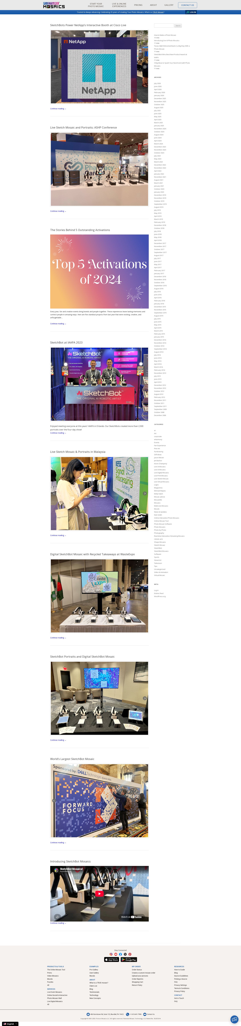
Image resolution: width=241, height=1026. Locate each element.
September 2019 (160, 204)
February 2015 (159, 334)
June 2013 (157, 379)
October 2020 (159, 189)
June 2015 (157, 322)
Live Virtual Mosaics (161, 482)
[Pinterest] (129, 954)
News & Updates (160, 512)
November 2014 (160, 343)
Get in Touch (179, 998)
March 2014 (158, 367)
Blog (91, 989)
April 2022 (157, 171)
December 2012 (160, 385)
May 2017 (157, 264)
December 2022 (160, 165)
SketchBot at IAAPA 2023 (66, 342)
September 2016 (160, 285)
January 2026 (159, 95)
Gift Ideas (158, 454)
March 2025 (158, 122)
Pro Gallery (93, 969)
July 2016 (157, 291)
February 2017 (159, 270)
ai (155, 430)
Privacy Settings (180, 985)
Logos (156, 485)
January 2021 (159, 186)
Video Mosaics (52, 976)
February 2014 (159, 370)
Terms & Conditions (181, 988)
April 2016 (157, 297)
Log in (156, 590)
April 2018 (157, 240)
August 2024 (158, 135)
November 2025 (160, 101)
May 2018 (157, 237)
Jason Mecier (159, 457)
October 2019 (159, 201)
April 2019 (157, 216)
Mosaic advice (159, 497)
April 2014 (157, 364)
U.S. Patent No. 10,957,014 (152, 1018)
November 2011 (160, 400)
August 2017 (158, 255)
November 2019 (160, 198)
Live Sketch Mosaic (161, 479)
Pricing (138, 5)
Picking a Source (180, 979)
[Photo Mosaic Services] (54, 5)
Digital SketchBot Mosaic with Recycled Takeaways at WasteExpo (92, 554)
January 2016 (159, 304)
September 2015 (160, 313)
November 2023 (160, 150)
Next (145, 67)
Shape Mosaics (160, 542)
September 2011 (160, 406)
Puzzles (50, 982)
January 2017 (159, 273)
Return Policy (137, 985)
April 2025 (157, 119)
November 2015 (160, 310)
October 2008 (159, 412)
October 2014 (159, 346)
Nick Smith (158, 515)
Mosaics (157, 503)
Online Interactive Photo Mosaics (166, 518)
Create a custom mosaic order (143, 973)
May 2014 (157, 361)
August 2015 (158, 316)
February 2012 (159, 397)
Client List (93, 986)
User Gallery (94, 973)
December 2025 (160, 98)
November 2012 (160, 388)
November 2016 (160, 279)
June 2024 (157, 138)
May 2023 (157, 159)
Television (158, 563)
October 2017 (159, 249)
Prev (54, 67)
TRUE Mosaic (158, 12)
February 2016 (159, 301)
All (48, 985)
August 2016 (158, 288)
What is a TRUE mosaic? (98, 982)
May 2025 (157, 116)
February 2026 (159, 92)
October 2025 (159, 104)
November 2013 (160, 373)
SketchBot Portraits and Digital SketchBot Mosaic (82, 656)
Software (157, 554)
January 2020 (159, 192)
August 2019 (158, 207)
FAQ (175, 982)
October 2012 (159, 391)
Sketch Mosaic (159, 545)
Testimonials (94, 992)
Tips (155, 566)
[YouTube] (115, 954)
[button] (96, 5)
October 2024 (159, 132)
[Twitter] (125, 954)
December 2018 (160, 225)
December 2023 (160, 147)
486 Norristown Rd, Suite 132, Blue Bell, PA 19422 (107, 1014)
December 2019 (160, 195)
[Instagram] (111, 954)
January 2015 (159, 337)
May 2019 (157, 213)
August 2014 (158, 352)
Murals (156, 509)
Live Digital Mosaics (161, 473)
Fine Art (157, 448)
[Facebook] (120, 954)
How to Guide (179, 969)
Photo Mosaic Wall (54, 998)
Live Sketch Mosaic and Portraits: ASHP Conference (83, 127)
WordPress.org (160, 596)
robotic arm (158, 539)
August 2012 (158, 394)
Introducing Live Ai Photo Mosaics (166, 40)
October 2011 (159, 403)
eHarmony (158, 439)
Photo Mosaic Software (163, 524)
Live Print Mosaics (161, 476)
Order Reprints (137, 979)
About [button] (153, 5)
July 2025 (157, 110)
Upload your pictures (140, 976)
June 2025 (157, 113)
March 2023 (158, 162)
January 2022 (159, 174)
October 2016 (159, 282)
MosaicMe (158, 500)
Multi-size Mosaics (161, 506)
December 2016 (160, 276)
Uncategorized (159, 569)
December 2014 (160, 340)
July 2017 (157, 258)
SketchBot (158, 548)
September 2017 (160, 252)
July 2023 (157, 156)
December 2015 (160, 307)
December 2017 (160, 243)
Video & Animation (161, 572)
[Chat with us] (234, 1019)
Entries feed (158, 593)
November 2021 (160, 177)
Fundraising (158, 451)
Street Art (157, 560)
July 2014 (157, 355)
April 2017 (157, 267)
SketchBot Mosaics (161, 551)
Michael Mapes (160, 491)
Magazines (158, 488)
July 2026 (157, 83)
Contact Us (187, 5)
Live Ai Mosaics (160, 466)
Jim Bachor (158, 460)
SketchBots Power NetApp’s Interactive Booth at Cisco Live (88, 25)
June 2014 (157, 358)
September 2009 (160, 409)
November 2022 (160, 168)
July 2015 (157, 319)
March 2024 (158, 144)
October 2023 (159, 153)
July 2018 (157, 231)
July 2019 (157, 210)
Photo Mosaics (159, 527)
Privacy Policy (179, 991)
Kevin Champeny (160, 463)
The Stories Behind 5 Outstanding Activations (80, 230)
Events (156, 442)
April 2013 (157, 382)
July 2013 (157, 376)
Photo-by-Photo (160, 530)
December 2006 (160, 415)
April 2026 (157, 89)
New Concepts (95, 998)
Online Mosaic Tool (161, 521)
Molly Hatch (158, 494)
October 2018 (159, 228)
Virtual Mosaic (159, 575)
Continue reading (58, 108)
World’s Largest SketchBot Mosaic (72, 759)
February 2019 (159, 222)
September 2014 (160, 349)
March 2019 (158, 219)
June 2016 (157, 294)
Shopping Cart (137, 982)
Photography (159, 533)
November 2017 (160, 246)
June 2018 (157, 234)
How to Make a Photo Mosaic (165, 35)
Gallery (168, 5)
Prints (49, 973)
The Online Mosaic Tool (56, 969)
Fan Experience (160, 445)
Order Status (137, 969)
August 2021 (158, 180)
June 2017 (157, 261)
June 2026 (157, 86)
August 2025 (158, 107)
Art (155, 433)
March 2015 (158, 331)
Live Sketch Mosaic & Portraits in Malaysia (77, 452)
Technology (93, 995)
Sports (156, 557)
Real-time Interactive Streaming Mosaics (169, 536)
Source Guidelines (181, 976)
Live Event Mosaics (54, 992)
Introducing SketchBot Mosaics (70, 861)
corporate (158, 436)
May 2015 (157, 325)
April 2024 (157, 141)
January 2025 (159, 125)
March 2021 (158, 183)
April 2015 (157, 328)
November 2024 (160, 128)
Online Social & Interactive (57, 995)
